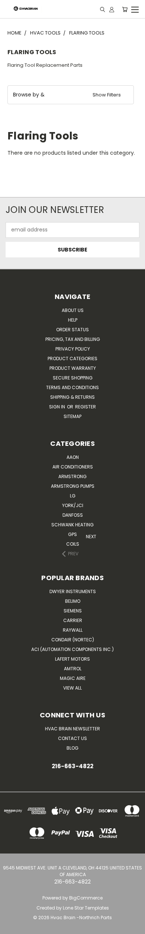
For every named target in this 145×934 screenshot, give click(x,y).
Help (72, 320)
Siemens (73, 611)
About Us (73, 310)
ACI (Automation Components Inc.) (72, 649)
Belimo (72, 601)
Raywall (73, 630)
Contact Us (72, 738)
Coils (72, 544)
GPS (72, 534)
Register (85, 407)
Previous (8, 927)
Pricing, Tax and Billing (72, 339)
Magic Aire (73, 678)
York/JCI (72, 505)
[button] (70, 94)
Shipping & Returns (72, 397)
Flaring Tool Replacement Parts (45, 65)
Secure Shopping (73, 378)
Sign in (57, 407)
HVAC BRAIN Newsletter (72, 729)
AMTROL (72, 668)
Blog (72, 748)
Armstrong (72, 476)
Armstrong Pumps (72, 486)
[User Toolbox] (112, 9)
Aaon (73, 457)
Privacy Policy (72, 349)
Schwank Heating (72, 525)
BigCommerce (86, 898)
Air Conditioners (72, 467)
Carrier (72, 620)
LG (72, 496)
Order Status (72, 329)
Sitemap (72, 416)
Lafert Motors (72, 659)
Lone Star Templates (86, 908)
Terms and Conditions (72, 387)
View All (72, 688)
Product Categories (72, 358)
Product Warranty (72, 368)
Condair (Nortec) (72, 640)
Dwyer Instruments (72, 591)
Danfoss (72, 515)
